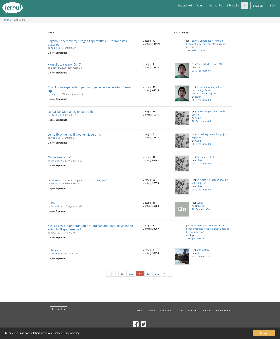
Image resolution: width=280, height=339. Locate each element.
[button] (244, 5)
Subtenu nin (166, 310)
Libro (180, 310)
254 (148, 273)
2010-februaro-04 (201, 99)
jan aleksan (57, 160)
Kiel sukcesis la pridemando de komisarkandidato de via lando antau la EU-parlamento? (90, 227)
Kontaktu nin (223, 310)
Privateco (193, 310)
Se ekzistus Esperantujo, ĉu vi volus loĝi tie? (77, 180)
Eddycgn (55, 67)
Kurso (200, 5)
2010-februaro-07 (201, 70)
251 (122, 273)
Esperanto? (185, 5)
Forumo (6, 19)
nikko (54, 137)
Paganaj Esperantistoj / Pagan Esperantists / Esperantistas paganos (87, 42)
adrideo (55, 253)
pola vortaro (56, 250)
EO (272, 5)
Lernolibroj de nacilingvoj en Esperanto (74, 134)
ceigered (55, 94)
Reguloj (207, 310)
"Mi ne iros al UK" (59, 157)
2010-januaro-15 (201, 256)
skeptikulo (56, 115)
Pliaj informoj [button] (71, 333)
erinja (54, 183)
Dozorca (199, 205)
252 (131, 273)
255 (157, 273)
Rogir (198, 67)
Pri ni (140, 310)
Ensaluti (258, 5)
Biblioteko (233, 5)
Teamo (151, 310)
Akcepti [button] (264, 333)
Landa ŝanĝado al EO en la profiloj (71, 112)
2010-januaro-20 (201, 209)
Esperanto (58, 309)
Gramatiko (215, 5)
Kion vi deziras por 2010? (65, 64)
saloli (54, 47)
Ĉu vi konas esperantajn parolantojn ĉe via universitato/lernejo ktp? (90, 89)
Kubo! (52, 203)
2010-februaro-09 (195, 50)
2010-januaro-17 (195, 238)
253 (140, 273)
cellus (198, 253)
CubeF (198, 117)
